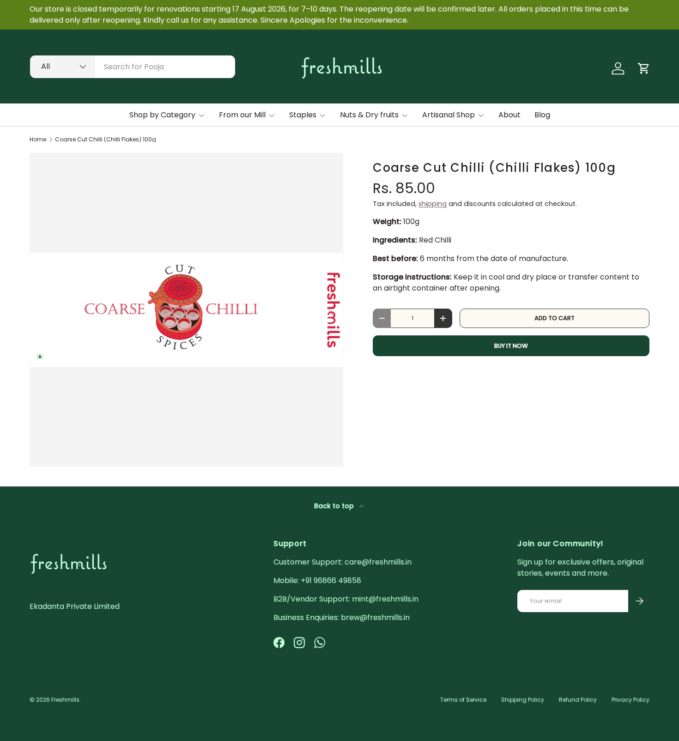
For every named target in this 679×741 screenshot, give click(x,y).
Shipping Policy (522, 700)
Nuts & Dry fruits (369, 114)
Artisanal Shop (448, 114)
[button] (644, 68)
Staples (302, 114)
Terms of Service (463, 700)
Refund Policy (578, 700)
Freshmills (65, 700)
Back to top (335, 505)
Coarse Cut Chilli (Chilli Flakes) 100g (105, 139)
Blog (542, 114)
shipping (432, 203)
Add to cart (554, 318)
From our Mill (242, 114)
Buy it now (511, 346)
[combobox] (132, 66)
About (509, 114)
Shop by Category (162, 114)
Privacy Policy (630, 700)
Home (38, 139)
